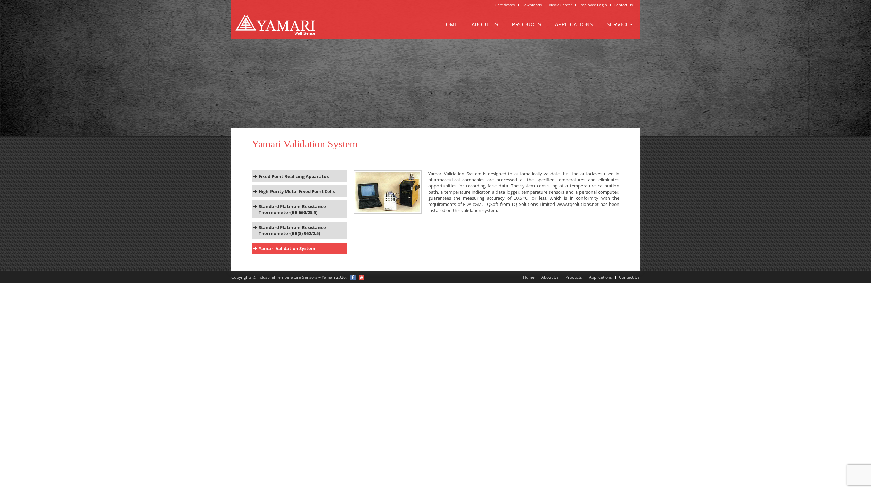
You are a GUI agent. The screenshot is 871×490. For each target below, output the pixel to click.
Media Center (560, 4)
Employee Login (593, 4)
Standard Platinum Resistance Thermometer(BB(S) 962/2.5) (292, 230)
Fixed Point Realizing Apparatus (294, 176)
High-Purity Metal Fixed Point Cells (297, 191)
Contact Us (623, 4)
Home (450, 24)
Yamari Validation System (287, 248)
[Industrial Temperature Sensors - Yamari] (275, 24)
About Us (485, 24)
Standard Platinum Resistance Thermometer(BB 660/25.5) (292, 209)
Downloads (532, 4)
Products (526, 24)
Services (620, 24)
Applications (574, 24)
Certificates (505, 4)
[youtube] (361, 277)
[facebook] (353, 277)
